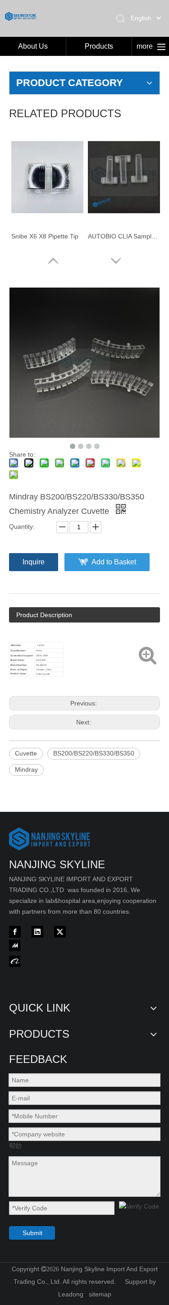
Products (99, 46)
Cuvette (26, 753)
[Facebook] (15, 932)
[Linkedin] (37, 932)
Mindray (26, 769)
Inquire (34, 562)
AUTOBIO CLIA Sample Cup (124, 236)
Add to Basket (113, 562)
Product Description (44, 614)
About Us (33, 46)
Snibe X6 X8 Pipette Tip (44, 236)
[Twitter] (60, 932)
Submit (32, 1232)
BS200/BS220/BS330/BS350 (93, 753)
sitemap (100, 1294)
